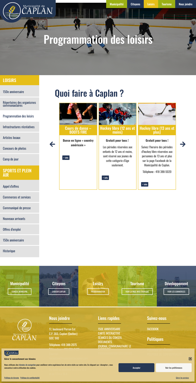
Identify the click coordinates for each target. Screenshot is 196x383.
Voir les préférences (173, 367)
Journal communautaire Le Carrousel (114, 347)
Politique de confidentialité (30, 377)
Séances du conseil (110, 337)
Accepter (136, 367)
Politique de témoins (11, 377)
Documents (105, 342)
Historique (9, 250)
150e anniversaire (13, 91)
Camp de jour (11, 159)
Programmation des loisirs (18, 116)
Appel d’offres (11, 186)
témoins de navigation (27, 364)
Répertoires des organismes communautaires (19, 104)
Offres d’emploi (12, 229)
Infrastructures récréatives (19, 126)
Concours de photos (14, 148)
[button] (190, 358)
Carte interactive (109, 333)
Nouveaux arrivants (14, 218)
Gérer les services (182, 377)
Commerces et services (17, 197)
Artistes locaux (11, 137)
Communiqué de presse (17, 207)
